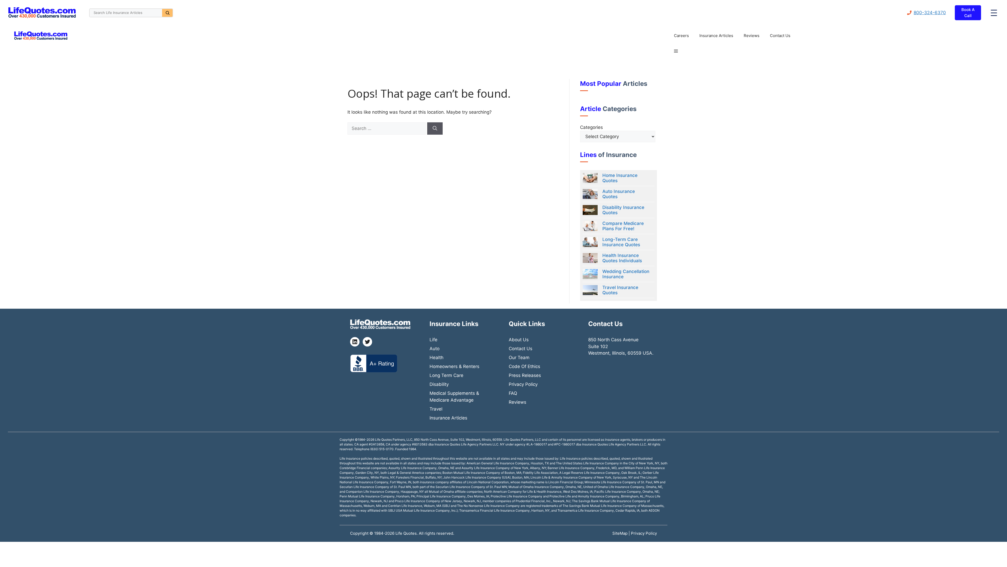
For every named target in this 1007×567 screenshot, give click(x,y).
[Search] (167, 13)
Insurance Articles (716, 35)
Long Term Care (446, 375)
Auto (435, 348)
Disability (439, 384)
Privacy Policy (523, 384)
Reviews (751, 35)
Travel (436, 409)
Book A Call (968, 12)
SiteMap (620, 533)
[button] (676, 51)
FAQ (513, 393)
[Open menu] (994, 13)
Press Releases (525, 375)
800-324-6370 (930, 12)
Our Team (519, 357)
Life (433, 339)
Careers (681, 35)
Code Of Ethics (524, 366)
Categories (591, 127)
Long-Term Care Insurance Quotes (621, 242)
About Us (519, 339)
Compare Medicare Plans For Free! (623, 226)
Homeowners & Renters (454, 366)
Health (436, 357)
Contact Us (780, 35)
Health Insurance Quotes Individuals (622, 258)
